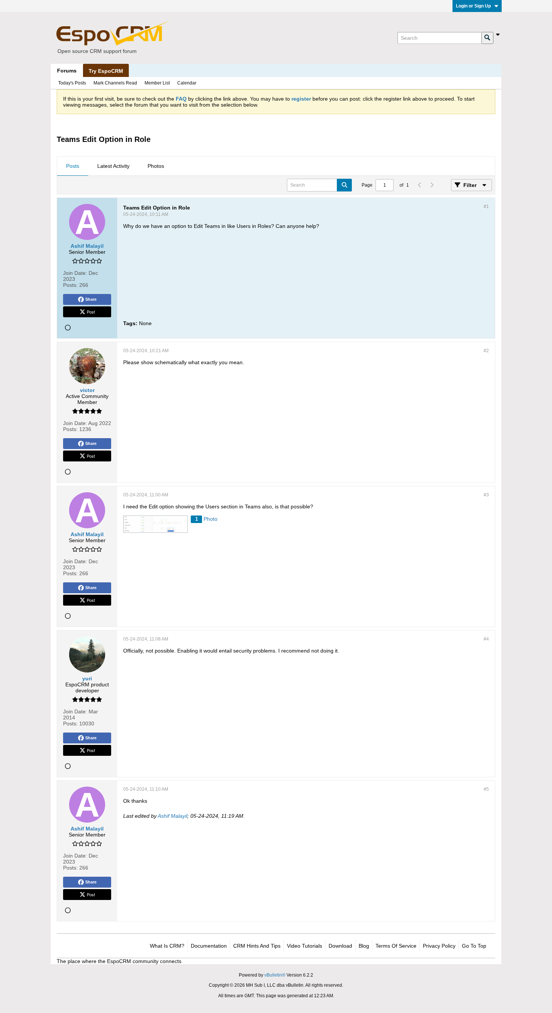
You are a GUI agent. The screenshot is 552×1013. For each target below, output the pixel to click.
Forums (67, 71)
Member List (157, 83)
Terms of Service (396, 946)
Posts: (70, 285)
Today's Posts (72, 83)
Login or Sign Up (473, 6)
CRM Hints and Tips (257, 946)
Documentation (209, 946)
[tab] (72, 166)
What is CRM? (167, 946)
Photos (156, 166)
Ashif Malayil (172, 816)
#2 (486, 350)
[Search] (487, 38)
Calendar (186, 83)
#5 (486, 789)
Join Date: (75, 273)
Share (91, 299)
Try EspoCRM (106, 71)
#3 (486, 494)
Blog (364, 946)
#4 (486, 639)
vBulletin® (274, 975)
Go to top (474, 946)
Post (91, 312)
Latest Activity (113, 166)
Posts (72, 166)
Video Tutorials (304, 946)
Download (340, 946)
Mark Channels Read (115, 83)
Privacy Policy (439, 946)
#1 (486, 206)
